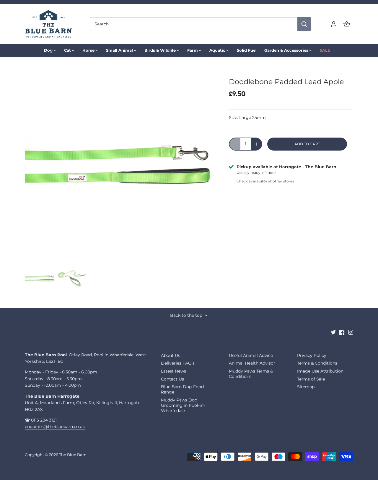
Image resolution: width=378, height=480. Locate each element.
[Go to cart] (346, 24)
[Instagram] (350, 332)
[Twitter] (333, 332)
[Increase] (256, 144)
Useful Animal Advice (251, 355)
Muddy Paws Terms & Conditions (251, 373)
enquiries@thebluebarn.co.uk (55, 426)
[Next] (206, 166)
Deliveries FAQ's (178, 363)
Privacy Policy (311, 355)
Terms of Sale (311, 379)
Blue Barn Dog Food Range (182, 389)
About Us (170, 355)
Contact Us (172, 379)
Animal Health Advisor (252, 363)
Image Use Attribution (320, 371)
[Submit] (304, 24)
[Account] (333, 24)
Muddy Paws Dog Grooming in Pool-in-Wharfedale (183, 405)
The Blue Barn (73, 455)
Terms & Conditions (317, 363)
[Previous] (33, 166)
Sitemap (306, 386)
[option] (120, 166)
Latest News (173, 371)
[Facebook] (341, 332)
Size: (233, 117)
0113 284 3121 (44, 420)
